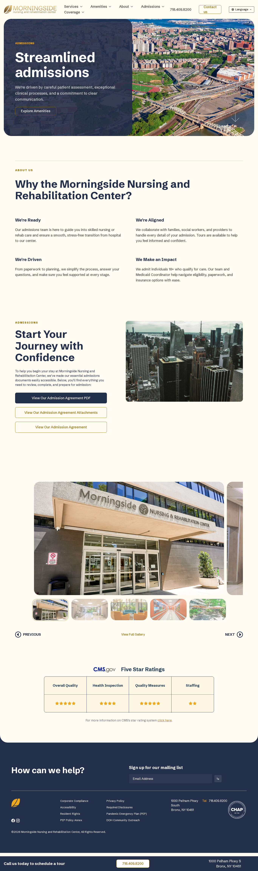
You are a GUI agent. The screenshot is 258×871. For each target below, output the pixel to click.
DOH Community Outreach (123, 820)
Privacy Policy (115, 801)
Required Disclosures (120, 807)
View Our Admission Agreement (61, 427)
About (124, 6)
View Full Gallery (133, 634)
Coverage (72, 12)
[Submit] (218, 778)
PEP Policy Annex (71, 820)
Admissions (150, 6)
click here (165, 720)
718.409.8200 (180, 9)
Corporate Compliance (74, 801)
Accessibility (68, 807)
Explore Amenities (35, 111)
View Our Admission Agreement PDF (61, 398)
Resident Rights (70, 813)
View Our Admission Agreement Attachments (61, 412)
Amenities (98, 6)
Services (71, 6)
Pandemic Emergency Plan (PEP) (127, 813)
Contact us (210, 9)
